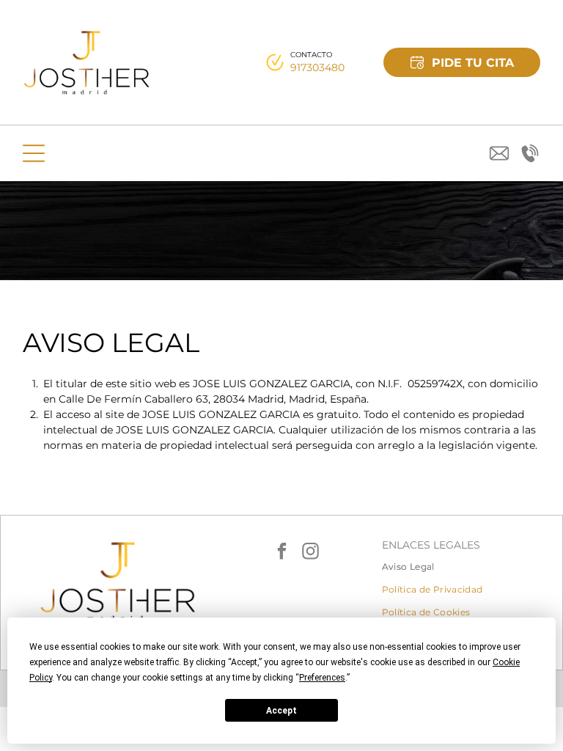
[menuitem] (461, 566)
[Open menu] (34, 153)
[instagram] (310, 552)
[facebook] (282, 552)
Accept (281, 711)
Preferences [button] (322, 678)
